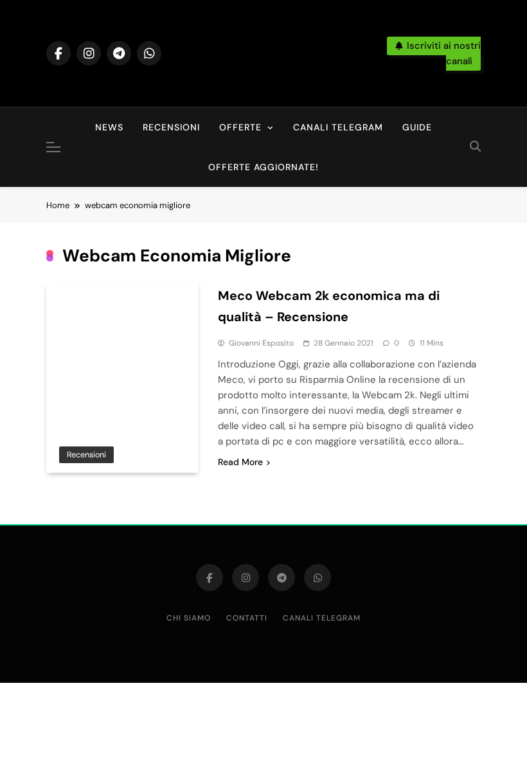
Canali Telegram (338, 127)
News (109, 127)
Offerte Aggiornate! (263, 167)
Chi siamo (188, 618)
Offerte (240, 127)
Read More (240, 462)
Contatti (246, 618)
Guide (417, 127)
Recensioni (171, 127)
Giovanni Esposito (261, 343)
